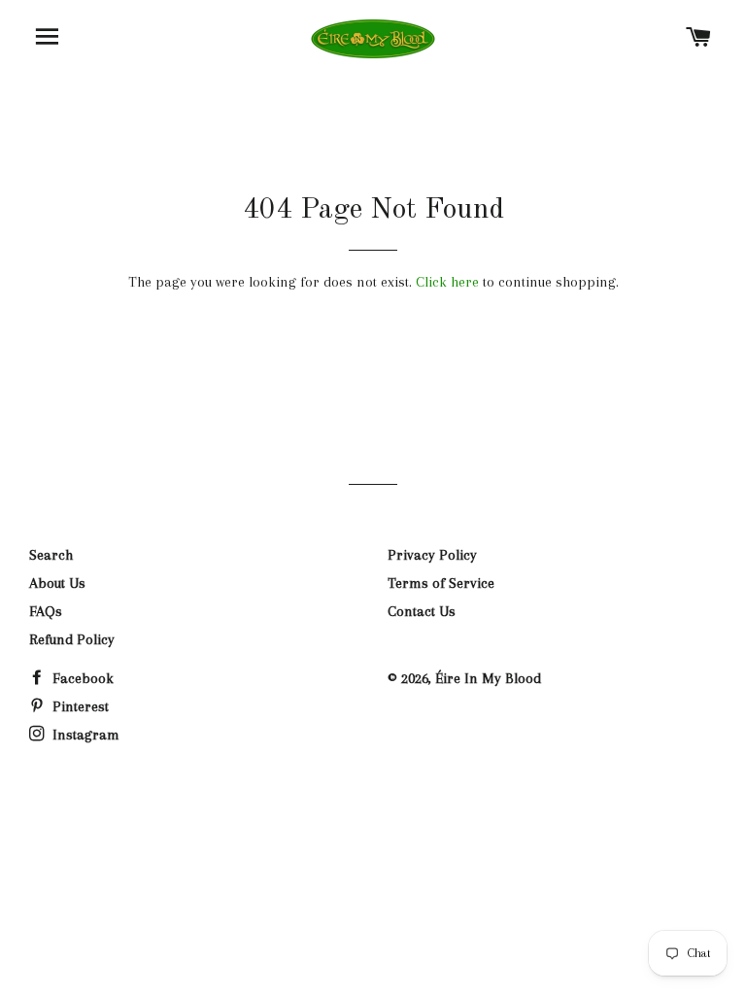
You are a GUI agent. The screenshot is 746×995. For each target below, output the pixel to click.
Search (51, 555)
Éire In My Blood (488, 678)
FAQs (45, 611)
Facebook (81, 678)
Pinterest (79, 706)
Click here (447, 282)
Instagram (84, 734)
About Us (57, 583)
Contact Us (422, 611)
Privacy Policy (432, 555)
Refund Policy (72, 639)
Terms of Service (441, 583)
